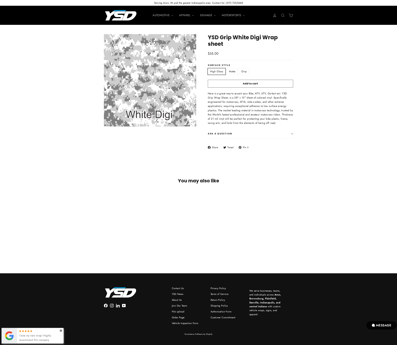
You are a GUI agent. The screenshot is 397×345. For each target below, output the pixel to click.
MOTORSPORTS (232, 15)
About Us (177, 300)
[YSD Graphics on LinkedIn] (118, 305)
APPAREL (185, 15)
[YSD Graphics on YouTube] (124, 305)
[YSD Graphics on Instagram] (112, 305)
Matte (232, 71)
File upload (178, 311)
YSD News (177, 294)
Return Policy (218, 300)
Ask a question (220, 133)
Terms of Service (220, 294)
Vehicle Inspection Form (185, 323)
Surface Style (219, 65)
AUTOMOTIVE (162, 15)
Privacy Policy (218, 288)
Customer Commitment (223, 317)
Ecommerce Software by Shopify (198, 334)
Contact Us (178, 288)
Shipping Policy (219, 305)
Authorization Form (221, 311)
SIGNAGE (206, 15)
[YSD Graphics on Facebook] (106, 305)
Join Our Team (179, 305)
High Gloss (216, 71)
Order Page (178, 317)
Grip (244, 71)
